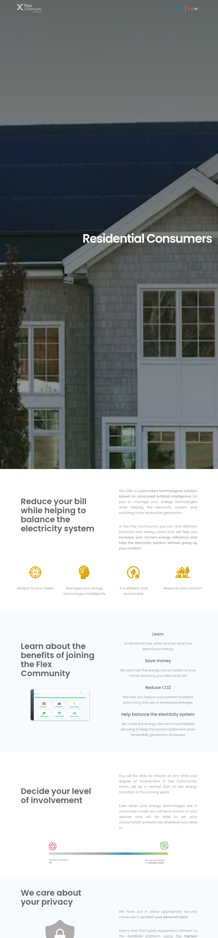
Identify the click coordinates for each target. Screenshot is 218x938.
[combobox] (193, 8)
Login (178, 9)
